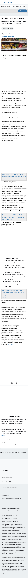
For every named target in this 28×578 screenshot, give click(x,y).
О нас (13, 6)
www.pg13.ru (17, 508)
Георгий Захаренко (8, 36)
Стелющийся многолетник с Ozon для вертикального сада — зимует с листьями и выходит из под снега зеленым (13, 432)
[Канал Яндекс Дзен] (10, 481)
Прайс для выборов (21, 6)
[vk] (11, 383)
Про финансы (5, 470)
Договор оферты (5, 490)
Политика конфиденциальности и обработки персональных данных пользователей (11, 499)
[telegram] (16, 383)
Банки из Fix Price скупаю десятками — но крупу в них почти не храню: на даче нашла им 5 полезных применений (13, 422)
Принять (22, 11)
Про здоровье (5, 466)
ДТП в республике (6, 461)
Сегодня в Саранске (5, 6)
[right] (26, 7)
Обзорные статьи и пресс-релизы (9, 487)
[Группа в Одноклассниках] (6, 481)
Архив (3, 502)
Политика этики (5, 495)
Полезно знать (5, 473)
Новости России (7, 28)
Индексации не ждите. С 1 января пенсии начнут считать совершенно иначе (14, 176)
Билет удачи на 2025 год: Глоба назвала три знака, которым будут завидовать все (13, 217)
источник (11, 344)
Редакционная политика (7, 492)
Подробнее (10, 553)
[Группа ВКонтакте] (3, 481)
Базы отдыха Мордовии (7, 463)
